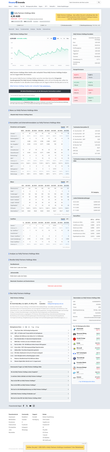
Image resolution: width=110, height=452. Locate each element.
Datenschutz (12, 425)
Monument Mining (81, 333)
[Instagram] (33, 406)
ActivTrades (46, 420)
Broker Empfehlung (48, 417)
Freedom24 (46, 425)
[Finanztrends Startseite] (17, 3)
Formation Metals (81, 362)
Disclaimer (12, 422)
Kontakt (34, 417)
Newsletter (12, 432)
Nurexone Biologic (82, 367)
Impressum (12, 417)
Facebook (24, 425)
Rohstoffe (52, 6)
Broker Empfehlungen (63, 6)
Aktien (16, 6)
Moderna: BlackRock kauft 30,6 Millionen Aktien (26, 358)
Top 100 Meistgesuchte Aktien (87, 381)
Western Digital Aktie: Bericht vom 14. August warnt (27, 361)
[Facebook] (23, 406)
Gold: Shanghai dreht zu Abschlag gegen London (26, 356)
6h (23, 327)
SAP (78, 372)
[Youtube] (30, 406)
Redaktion (25, 417)
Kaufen (25, 99)
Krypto (40, 6)
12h (26, 327)
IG (43, 427)
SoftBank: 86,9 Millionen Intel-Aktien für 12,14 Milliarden (28, 336)
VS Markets (46, 438)
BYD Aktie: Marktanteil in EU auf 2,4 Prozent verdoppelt (28, 353)
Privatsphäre (12, 427)
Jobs (10, 430)
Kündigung (35, 420)
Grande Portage (81, 338)
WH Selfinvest (47, 440)
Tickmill (45, 435)
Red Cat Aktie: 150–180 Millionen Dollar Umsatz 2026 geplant (30, 344)
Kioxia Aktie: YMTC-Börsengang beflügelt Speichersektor (29, 347)
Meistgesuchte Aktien (31, 6)
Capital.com (46, 422)
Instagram (25, 427)
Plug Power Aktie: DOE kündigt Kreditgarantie (26, 330)
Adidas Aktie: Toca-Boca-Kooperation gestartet (26, 350)
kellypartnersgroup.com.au (55, 304)
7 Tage (32, 327)
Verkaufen (56, 99)
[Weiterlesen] (68, 330)
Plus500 (45, 430)
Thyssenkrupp (80, 357)
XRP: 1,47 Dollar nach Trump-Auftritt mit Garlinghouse (28, 333)
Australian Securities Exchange (36, 18)
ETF (46, 6)
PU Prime (45, 432)
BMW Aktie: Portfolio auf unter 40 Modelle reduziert (27, 342)
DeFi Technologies (82, 352)
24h (29, 327)
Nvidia (78, 343)
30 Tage (37, 327)
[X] (27, 406)
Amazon (79, 377)
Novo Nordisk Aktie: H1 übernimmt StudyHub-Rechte (27, 339)
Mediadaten (12, 420)
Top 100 (22, 6)
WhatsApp (25, 430)
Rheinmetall (80, 328)
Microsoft (79, 348)
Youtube (24, 420)
